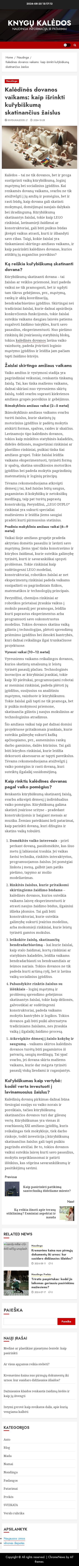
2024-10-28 (39, 120)
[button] (75, 45)
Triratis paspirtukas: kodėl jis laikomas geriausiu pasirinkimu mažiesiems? (52, 1283)
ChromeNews (56, 1557)
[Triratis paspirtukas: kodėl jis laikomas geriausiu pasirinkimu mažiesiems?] (16, 1283)
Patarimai (11, 1489)
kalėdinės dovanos (31, 340)
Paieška (13, 1310)
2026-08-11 (40, 1263)
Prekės (47, 1274)
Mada (8, 1456)
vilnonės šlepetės (14, 1543)
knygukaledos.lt (18, 120)
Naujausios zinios (14, 1538)
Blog (7, 1448)
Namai (8, 1464)
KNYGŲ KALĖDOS (39, 23)
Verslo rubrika (14, 1513)
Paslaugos (11, 1480)
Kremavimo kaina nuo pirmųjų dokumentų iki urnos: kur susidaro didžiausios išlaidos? (52, 1254)
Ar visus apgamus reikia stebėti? (26, 1364)
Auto (7, 1439)
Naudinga (11, 81)
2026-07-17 (40, 1292)
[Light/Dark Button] (67, 45)
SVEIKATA (11, 1505)
